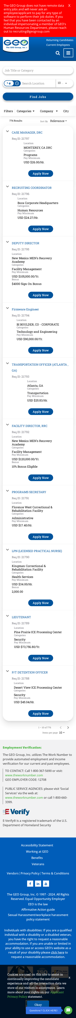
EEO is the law (38, 904)
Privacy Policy (30, 873)
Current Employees (58, 45)
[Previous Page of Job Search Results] (60, 727)
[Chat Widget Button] (68, 1010)
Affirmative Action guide (38, 910)
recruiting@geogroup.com (31, 31)
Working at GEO (37, 852)
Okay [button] (38, 1005)
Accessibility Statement (37, 845)
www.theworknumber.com (24, 775)
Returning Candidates (59, 40)
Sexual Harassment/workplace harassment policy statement (38, 917)
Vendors (13, 873)
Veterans (38, 864)
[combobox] (36, 70)
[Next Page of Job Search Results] (68, 727)
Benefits (37, 858)
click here (57, 952)
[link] (38, 153)
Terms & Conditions (55, 873)
